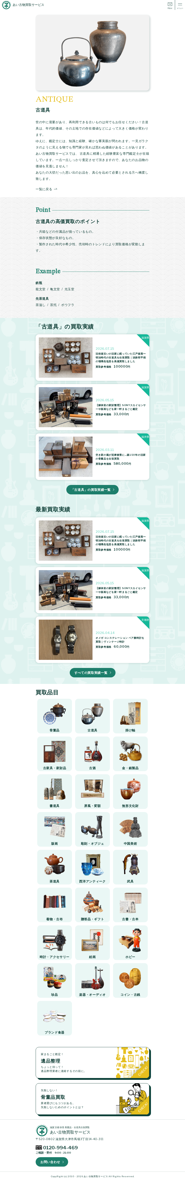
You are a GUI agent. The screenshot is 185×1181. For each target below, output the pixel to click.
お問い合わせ (50, 1162)
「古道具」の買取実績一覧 (91, 489)
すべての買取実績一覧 (91, 672)
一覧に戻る (44, 189)
